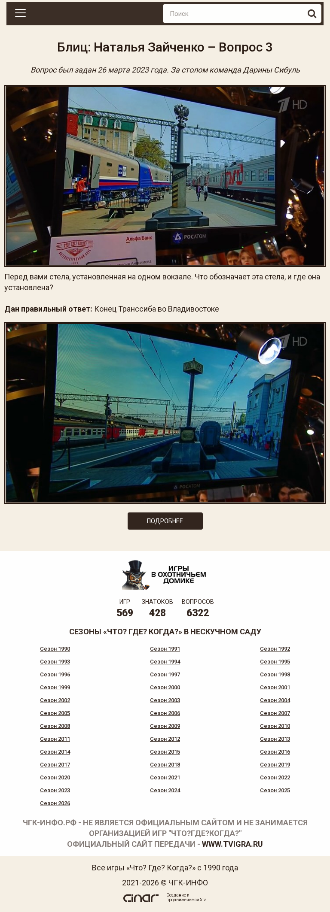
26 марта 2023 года (132, 69)
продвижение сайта (186, 899)
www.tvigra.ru (232, 843)
